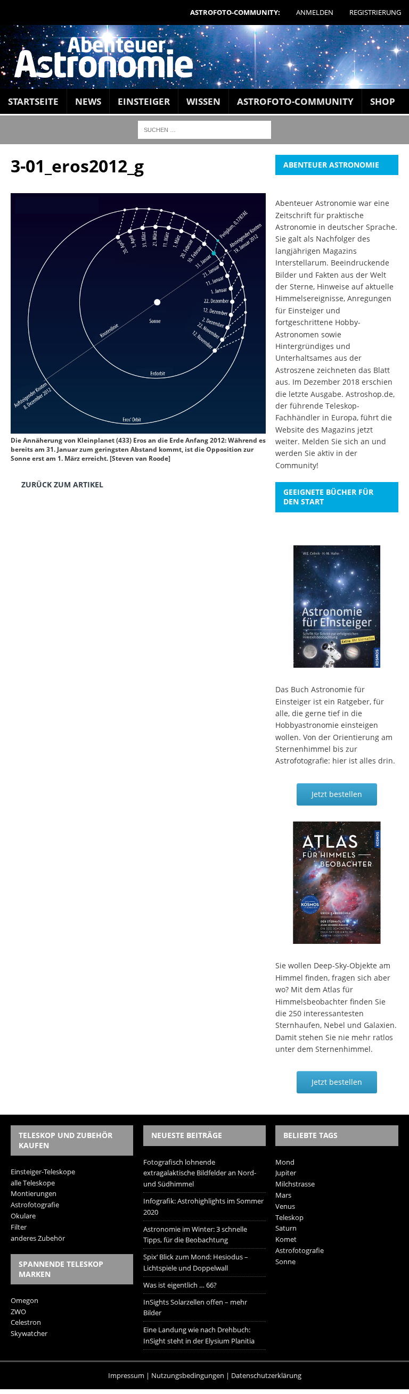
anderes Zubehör (38, 1238)
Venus (285, 1206)
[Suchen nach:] (204, 129)
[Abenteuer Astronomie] (204, 57)
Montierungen (33, 1193)
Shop (382, 101)
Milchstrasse (295, 1184)
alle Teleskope (33, 1183)
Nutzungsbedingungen (187, 1375)
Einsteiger (144, 101)
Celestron (26, 1322)
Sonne (285, 1261)
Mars (283, 1195)
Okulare (23, 1216)
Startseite (33, 101)
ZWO (18, 1311)
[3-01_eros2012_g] (138, 425)
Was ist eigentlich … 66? (180, 1285)
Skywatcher (29, 1333)
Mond (285, 1162)
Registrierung (375, 12)
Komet (286, 1239)
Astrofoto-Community (295, 101)
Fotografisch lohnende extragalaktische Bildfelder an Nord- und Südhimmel (199, 1173)
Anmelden (314, 12)
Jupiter (285, 1172)
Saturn (286, 1228)
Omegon (24, 1300)
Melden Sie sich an (336, 441)
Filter (19, 1227)
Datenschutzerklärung (266, 1375)
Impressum (126, 1375)
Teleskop (289, 1217)
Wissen (203, 101)
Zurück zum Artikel (62, 484)
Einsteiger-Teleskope (43, 1171)
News (88, 101)
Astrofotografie (35, 1204)
